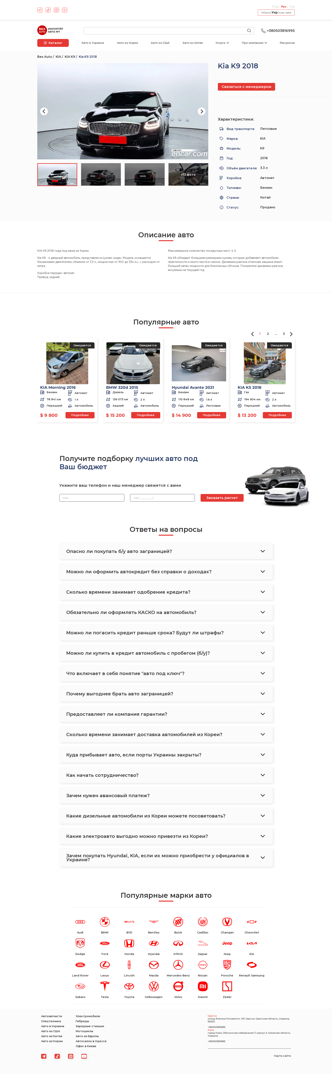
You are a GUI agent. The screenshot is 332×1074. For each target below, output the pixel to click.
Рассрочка (287, 43)
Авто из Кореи (127, 43)
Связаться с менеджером (246, 87)
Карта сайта (282, 1055)
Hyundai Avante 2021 (193, 387)
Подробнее (80, 415)
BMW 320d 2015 (122, 387)
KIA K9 (70, 57)
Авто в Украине (92, 43)
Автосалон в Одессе (91, 1041)
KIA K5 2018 (249, 387)
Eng (275, 6)
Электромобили (88, 1016)
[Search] (250, 31)
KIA (58, 57)
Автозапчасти (51, 1016)
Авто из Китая (193, 43)
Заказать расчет (222, 498)
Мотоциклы (84, 1031)
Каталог (55, 43)
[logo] (50, 30)
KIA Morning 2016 (58, 387)
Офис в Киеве (86, 1046)
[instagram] (56, 10)
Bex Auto (44, 57)
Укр (292, 6)
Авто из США (160, 43)
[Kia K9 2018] (122, 111)
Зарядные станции (90, 1026)
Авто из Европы (87, 1036)
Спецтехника (51, 1021)
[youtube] (64, 10)
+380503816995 (281, 31)
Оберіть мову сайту (276, 12)
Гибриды (82, 1021)
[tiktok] (48, 10)
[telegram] (39, 10)
